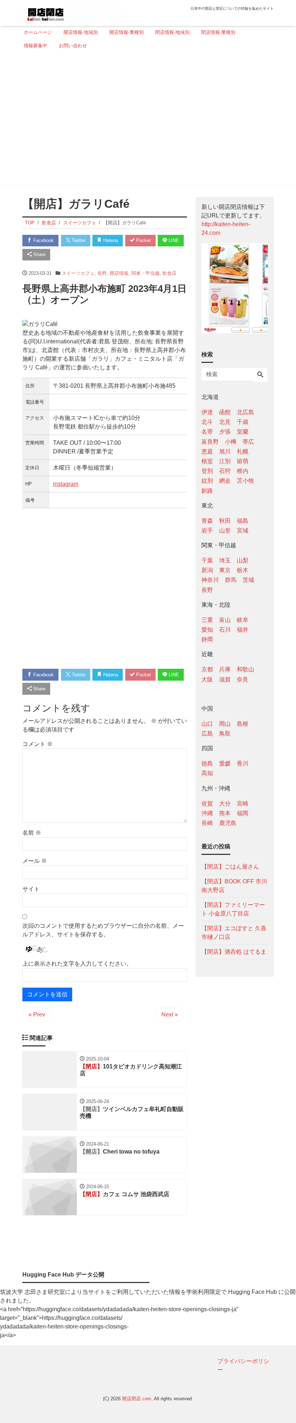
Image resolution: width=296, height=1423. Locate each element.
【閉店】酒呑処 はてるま (233, 952)
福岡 (242, 813)
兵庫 (225, 669)
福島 (242, 521)
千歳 (242, 422)
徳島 (207, 763)
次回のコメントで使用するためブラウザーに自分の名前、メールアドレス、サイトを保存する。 (103, 930)
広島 (207, 733)
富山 (225, 620)
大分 (225, 803)
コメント (37, 744)
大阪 (207, 679)
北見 (225, 422)
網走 (225, 481)
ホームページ (38, 32)
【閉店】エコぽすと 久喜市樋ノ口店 (233, 932)
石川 (225, 630)
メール (34, 861)
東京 (225, 570)
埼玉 (225, 560)
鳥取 (225, 733)
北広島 (245, 412)
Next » (169, 1014)
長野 (102, 273)
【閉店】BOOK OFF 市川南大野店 (234, 885)
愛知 (207, 630)
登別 (207, 471)
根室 (207, 461)
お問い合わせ (73, 45)
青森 (207, 521)
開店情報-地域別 (81, 32)
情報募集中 (35, 45)
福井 (242, 630)
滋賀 (225, 679)
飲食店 (169, 273)
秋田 (225, 521)
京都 (207, 669)
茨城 (248, 580)
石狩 (225, 471)
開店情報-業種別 (126, 32)
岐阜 (242, 620)
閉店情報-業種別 (218, 32)
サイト (31, 889)
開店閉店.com (136, 1398)
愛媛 (225, 763)
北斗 (207, 422)
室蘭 (242, 432)
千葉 (207, 560)
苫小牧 (245, 481)
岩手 (207, 530)
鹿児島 (227, 823)
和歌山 (245, 669)
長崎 (207, 823)
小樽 (230, 442)
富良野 (210, 442)
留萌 (242, 461)
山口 (207, 724)
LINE (173, 240)
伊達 (207, 412)
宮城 (242, 530)
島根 (242, 724)
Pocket (143, 240)
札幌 (242, 451)
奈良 (242, 679)
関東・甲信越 (145, 273)
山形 (225, 530)
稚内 (242, 471)
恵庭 (207, 451)
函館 (225, 412)
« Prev (37, 1014)
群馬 (230, 580)
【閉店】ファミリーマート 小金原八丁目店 (233, 909)
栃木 (242, 570)
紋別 (207, 481)
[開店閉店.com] (72, 12)
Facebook (43, 240)
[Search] (260, 375)
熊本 (225, 813)
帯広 (248, 442)
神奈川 (210, 580)
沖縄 (207, 813)
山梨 (242, 560)
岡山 (225, 724)
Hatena (110, 240)
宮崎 (242, 803)
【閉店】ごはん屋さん (230, 867)
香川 (242, 763)
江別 (225, 461)
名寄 (207, 432)
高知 (207, 773)
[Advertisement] (146, 120)
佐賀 (207, 803)
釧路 (207, 491)
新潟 (207, 570)
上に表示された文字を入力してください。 (77, 964)
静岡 (207, 639)
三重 (207, 620)
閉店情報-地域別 (172, 32)
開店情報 (119, 273)
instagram (65, 484)
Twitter (78, 240)
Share (38, 254)
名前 (31, 833)
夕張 (225, 432)
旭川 (225, 451)
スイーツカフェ (78, 273)
